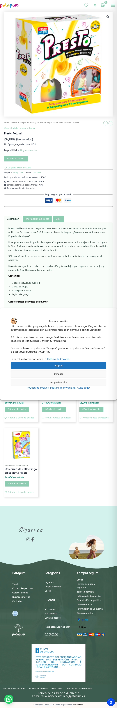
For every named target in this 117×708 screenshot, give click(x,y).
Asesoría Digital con (58, 626)
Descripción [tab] (13, 219)
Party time (18, 172)
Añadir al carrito (16, 158)
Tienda (14, 123)
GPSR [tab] (58, 219)
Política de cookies (38, 387)
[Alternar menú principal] (113, 5)
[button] (108, 16)
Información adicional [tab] (37, 219)
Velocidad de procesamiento (50, 123)
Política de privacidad (63, 387)
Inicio (6, 123)
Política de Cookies (58, 359)
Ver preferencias (58, 382)
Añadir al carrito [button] (17, 409)
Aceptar (58, 365)
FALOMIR (37, 172)
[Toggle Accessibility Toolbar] (111, 702)
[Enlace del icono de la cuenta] (95, 5)
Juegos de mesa (27, 123)
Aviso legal (83, 387)
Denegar (58, 374)
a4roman (79, 705)
